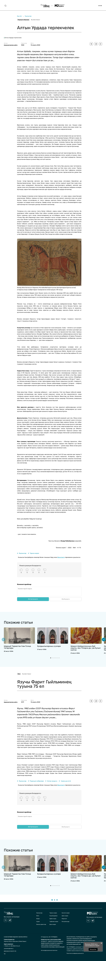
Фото (37, 915)
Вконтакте (61, 557)
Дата (35, 44)
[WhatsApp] (100, 44)
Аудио (38, 921)
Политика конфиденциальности (75, 953)
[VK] (5, 920)
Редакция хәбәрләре (23, 19)
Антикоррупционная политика (49, 950)
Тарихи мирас (33, 553)
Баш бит (19, 16)
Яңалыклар (28, 16)
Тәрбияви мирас (54, 921)
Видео (38, 918)
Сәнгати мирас (66, 913)
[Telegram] (96, 44)
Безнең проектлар (41, 924)
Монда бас (93, 949)
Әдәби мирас (53, 918)
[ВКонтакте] (91, 44)
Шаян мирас (65, 915)
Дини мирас (53, 924)
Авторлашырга (33, 599)
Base (19, 674)
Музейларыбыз (53, 915)
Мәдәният (64, 918)
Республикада (65, 921)
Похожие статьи (18, 622)
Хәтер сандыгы (51, 781)
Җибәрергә (66, 599)
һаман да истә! (65, 781)
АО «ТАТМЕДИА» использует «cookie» (76, 947)
